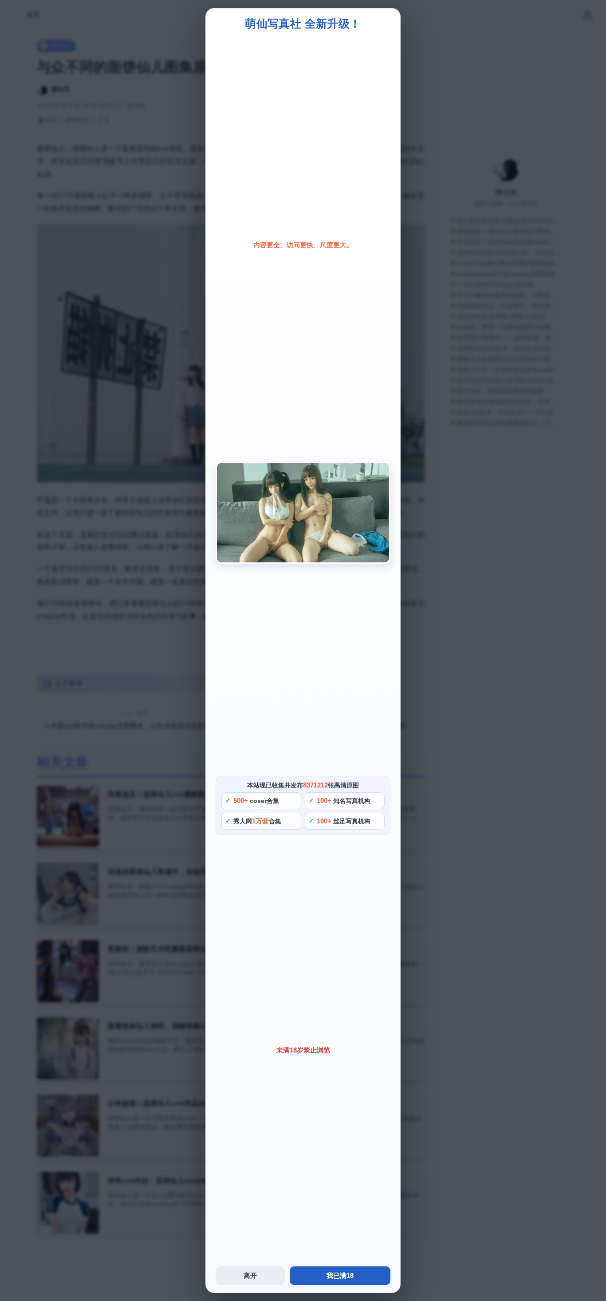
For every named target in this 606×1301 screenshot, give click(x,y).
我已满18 (340, 1275)
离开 (250, 1275)
